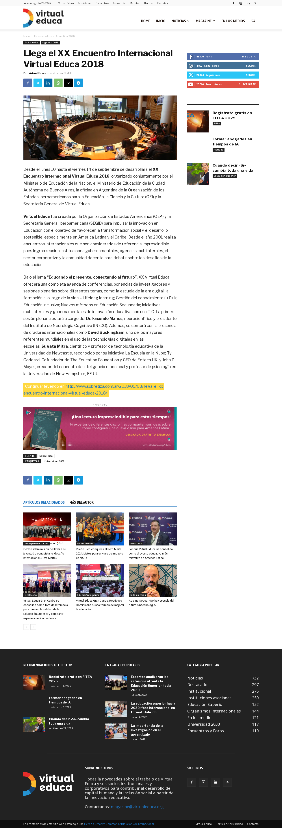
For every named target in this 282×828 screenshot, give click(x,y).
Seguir (251, 65)
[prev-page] (26, 627)
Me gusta (249, 56)
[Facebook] (233, 3)
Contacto (253, 824)
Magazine (204, 20)
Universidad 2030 (54, 461)
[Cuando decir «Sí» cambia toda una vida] (198, 174)
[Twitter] (255, 3)
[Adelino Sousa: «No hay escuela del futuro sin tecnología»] (153, 580)
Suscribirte (247, 84)
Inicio (160, 20)
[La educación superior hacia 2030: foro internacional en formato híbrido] (116, 709)
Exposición (119, 3)
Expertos (162, 3)
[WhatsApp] (58, 83)
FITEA (217, 123)
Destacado (136, 543)
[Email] (68, 83)
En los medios (233, 20)
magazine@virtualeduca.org (137, 806)
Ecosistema (84, 3)
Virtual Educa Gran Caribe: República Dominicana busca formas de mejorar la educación (100, 605)
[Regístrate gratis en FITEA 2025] (198, 121)
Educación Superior (88, 595)
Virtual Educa (66, 3)
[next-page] (33, 627)
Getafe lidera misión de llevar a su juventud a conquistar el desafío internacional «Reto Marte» (44, 553)
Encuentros (102, 3)
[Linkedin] (248, 3)
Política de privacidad (229, 824)
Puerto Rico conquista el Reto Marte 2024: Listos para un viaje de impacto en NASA (99, 553)
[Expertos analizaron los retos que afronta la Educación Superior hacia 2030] (116, 682)
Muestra (134, 3)
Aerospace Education (36, 543)
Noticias (179, 20)
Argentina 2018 (50, 42)
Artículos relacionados (44, 502)
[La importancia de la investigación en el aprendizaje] (116, 731)
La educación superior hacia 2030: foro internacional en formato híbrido (153, 707)
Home (145, 20)
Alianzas (148, 3)
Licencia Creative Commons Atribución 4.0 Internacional (119, 824)
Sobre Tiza (46, 455)
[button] (253, 21)
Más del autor (81, 502)
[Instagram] (240, 3)
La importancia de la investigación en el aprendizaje (147, 730)
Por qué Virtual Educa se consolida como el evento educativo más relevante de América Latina (151, 553)
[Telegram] (78, 83)
